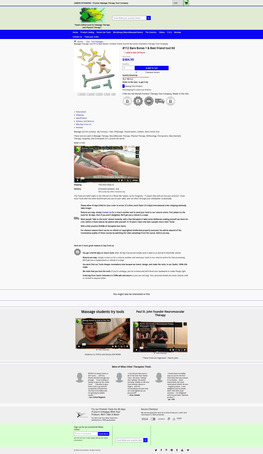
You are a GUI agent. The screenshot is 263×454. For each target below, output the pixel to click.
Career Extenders (84, 450)
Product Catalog (87, 32)
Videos (162, 32)
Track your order (91, 37)
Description (81, 112)
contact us (108, 257)
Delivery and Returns (85, 121)
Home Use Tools (104, 32)
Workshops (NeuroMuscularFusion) (128, 32)
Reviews (177, 32)
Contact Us (77, 37)
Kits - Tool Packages (94, 42)
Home (75, 32)
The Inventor (151, 32)
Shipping (80, 115)
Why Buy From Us (83, 124)
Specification (81, 118)
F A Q (169, 32)
